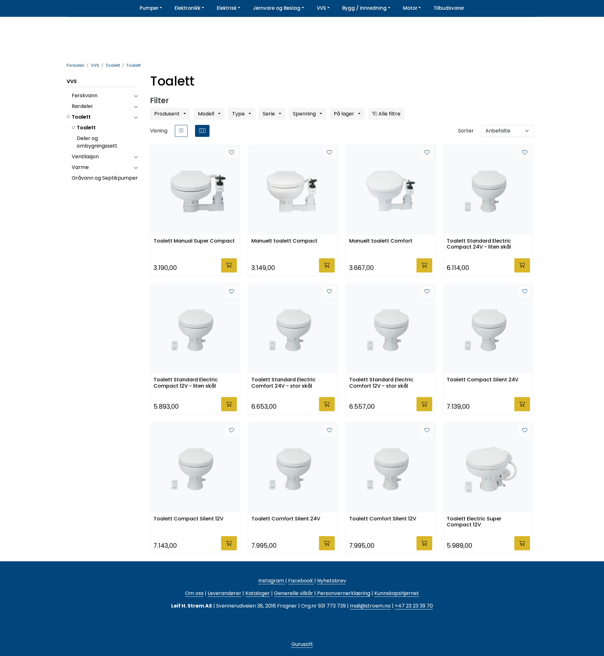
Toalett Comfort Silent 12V (382, 519)
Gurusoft (302, 644)
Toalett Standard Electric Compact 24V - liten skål (479, 244)
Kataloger (257, 593)
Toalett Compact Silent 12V (188, 519)
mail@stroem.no (370, 605)
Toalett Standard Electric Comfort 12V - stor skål (381, 383)
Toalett (81, 117)
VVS (72, 81)
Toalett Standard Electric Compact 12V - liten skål (186, 383)
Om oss (194, 593)
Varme (80, 167)
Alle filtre (388, 113)
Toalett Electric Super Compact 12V (474, 522)
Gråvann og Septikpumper (105, 178)
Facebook (301, 580)
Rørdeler (82, 106)
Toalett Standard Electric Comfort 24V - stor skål (283, 383)
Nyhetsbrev (331, 580)
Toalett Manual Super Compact (194, 241)
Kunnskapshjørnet (396, 593)
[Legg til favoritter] (231, 152)
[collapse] (136, 95)
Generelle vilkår (293, 593)
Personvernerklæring (343, 593)
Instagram (271, 580)
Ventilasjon (85, 156)
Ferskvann (85, 95)
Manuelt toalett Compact (284, 241)
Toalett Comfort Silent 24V (285, 519)
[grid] (202, 131)
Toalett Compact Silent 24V (482, 380)
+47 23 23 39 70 (414, 605)
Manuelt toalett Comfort (380, 241)
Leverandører (224, 593)
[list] (181, 131)
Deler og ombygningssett (97, 142)
